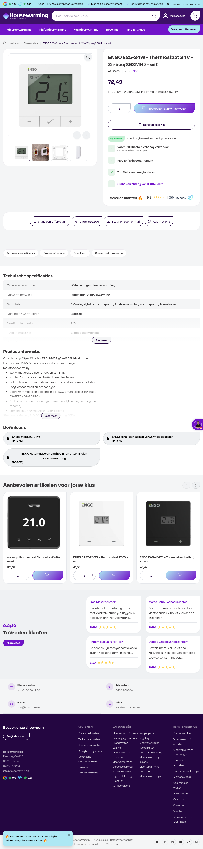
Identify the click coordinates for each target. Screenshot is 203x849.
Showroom (173, 4)
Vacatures (179, 811)
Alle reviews (13, 642)
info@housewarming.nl (30, 707)
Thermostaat (31, 43)
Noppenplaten (147, 733)
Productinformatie (54, 253)
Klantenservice (191, 4)
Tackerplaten (147, 747)
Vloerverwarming (19, 29)
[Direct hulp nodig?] (197, 424)
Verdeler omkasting (151, 752)
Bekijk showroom (16, 736)
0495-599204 (89, 221)
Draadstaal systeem (89, 733)
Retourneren (180, 793)
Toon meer (102, 340)
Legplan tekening (122, 776)
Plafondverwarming (52, 29)
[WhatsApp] (196, 842)
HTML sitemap (111, 844)
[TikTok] (189, 842)
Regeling (112, 29)
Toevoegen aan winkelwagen (168, 108)
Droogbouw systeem (90, 751)
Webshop (15, 43)
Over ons (178, 799)
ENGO (135, 71)
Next (86, 135)
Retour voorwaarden (121, 839)
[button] (88, 57)
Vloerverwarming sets (125, 733)
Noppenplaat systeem (90, 745)
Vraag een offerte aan (183, 29)
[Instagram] (165, 842)
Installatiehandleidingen (186, 771)
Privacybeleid (100, 839)
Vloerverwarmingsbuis (152, 776)
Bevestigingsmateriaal (125, 738)
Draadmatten (120, 742)
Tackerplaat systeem (90, 739)
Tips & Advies (135, 29)
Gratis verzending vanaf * (140, 184)
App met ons (161, 221)
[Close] (69, 835)
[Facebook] (157, 842)
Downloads (80, 253)
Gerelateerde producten (109, 253)
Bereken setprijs (154, 124)
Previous (77, 135)
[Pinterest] (173, 842)
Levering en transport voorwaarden (80, 844)
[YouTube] (181, 842)
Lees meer (51, 415)
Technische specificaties (21, 253)
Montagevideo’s (182, 776)
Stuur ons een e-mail (126, 221)
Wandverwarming (86, 29)
